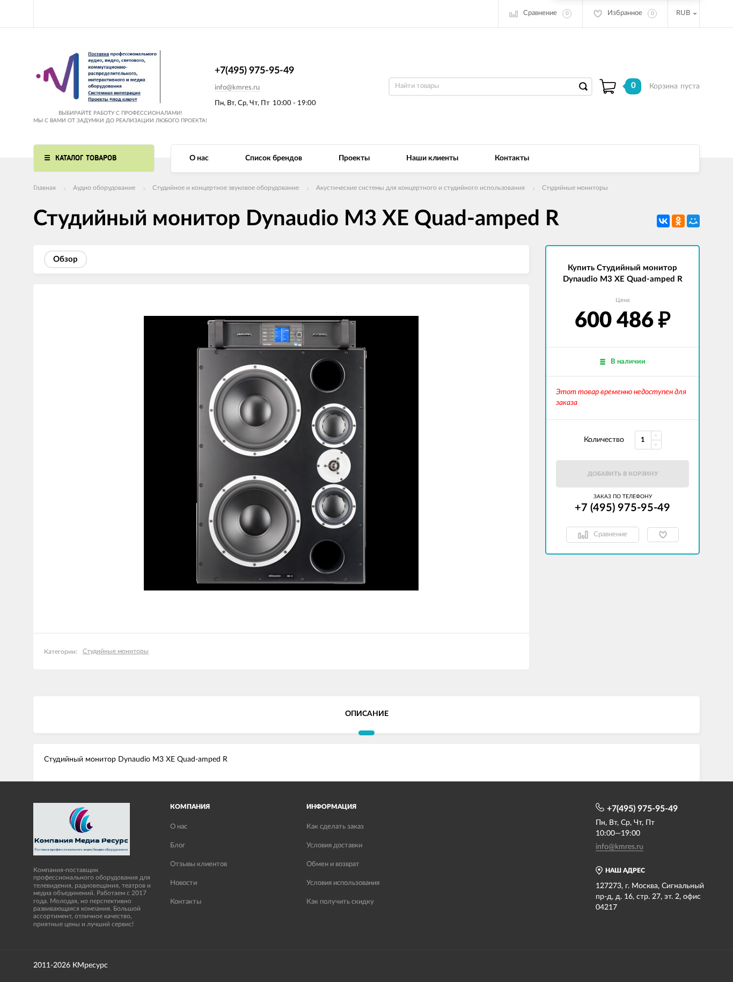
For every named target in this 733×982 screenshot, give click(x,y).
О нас (199, 158)
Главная (44, 187)
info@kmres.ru (237, 87)
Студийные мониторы (575, 187)
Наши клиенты (432, 158)
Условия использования (342, 883)
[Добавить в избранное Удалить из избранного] (663, 534)
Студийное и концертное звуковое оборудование (225, 187)
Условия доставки (334, 845)
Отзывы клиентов (198, 864)
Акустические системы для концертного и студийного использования (420, 187)
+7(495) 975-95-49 (254, 71)
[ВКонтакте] (663, 221)
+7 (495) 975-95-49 (622, 508)
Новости (183, 883)
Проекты (354, 158)
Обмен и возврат (333, 864)
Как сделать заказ (335, 826)
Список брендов (273, 158)
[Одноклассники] (678, 221)
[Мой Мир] (693, 221)
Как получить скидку (340, 901)
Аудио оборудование (104, 187)
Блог (177, 845)
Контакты (512, 158)
